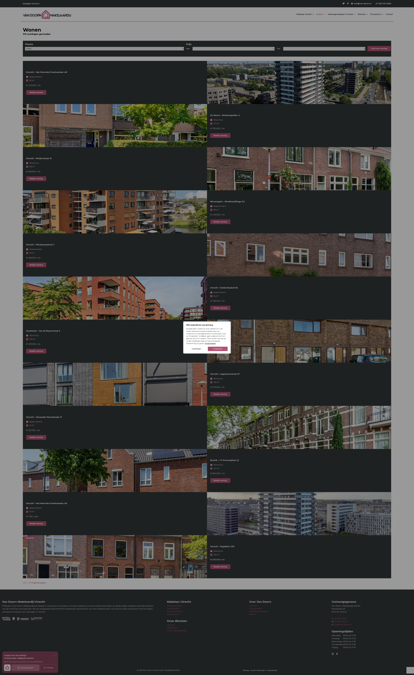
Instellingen (196, 349)
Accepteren (217, 349)
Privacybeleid (210, 344)
